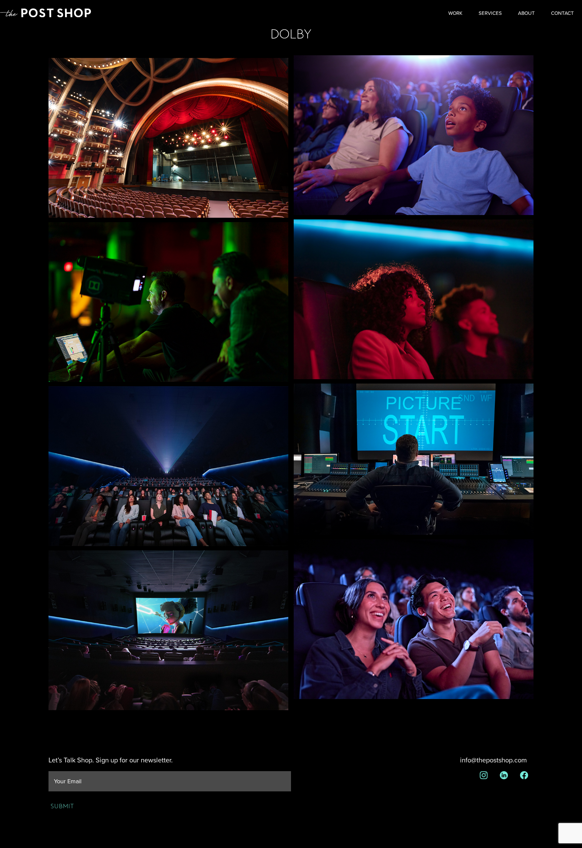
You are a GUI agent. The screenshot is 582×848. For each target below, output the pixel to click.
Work (455, 13)
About (526, 13)
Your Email (68, 781)
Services (490, 13)
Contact (562, 13)
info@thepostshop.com (493, 760)
